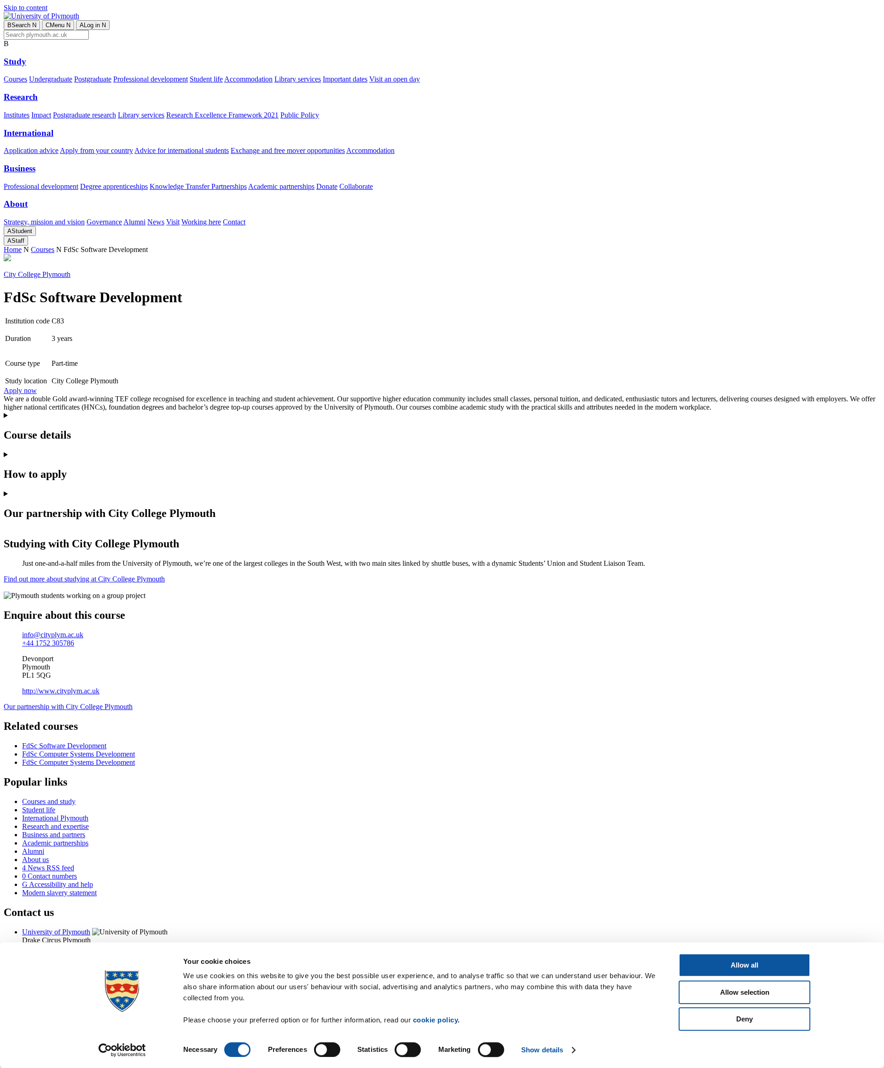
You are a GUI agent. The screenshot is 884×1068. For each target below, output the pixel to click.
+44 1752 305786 (48, 643)
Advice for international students (181, 150)
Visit (173, 222)
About (16, 204)
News (155, 222)
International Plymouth (55, 818)
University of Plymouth (56, 932)
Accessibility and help (57, 884)
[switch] (327, 1049)
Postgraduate (92, 79)
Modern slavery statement (59, 893)
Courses (15, 79)
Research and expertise (55, 826)
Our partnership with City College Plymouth (68, 706)
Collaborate (356, 186)
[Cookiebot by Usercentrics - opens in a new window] (122, 1050)
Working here (201, 222)
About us (35, 859)
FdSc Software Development (64, 746)
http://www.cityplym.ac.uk (60, 691)
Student (19, 231)
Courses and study (49, 801)
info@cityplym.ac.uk (52, 635)
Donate (326, 186)
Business (19, 168)
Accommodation (248, 79)
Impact (41, 115)
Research (21, 97)
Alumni (134, 222)
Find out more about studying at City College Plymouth (84, 579)
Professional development (150, 79)
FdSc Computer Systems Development (78, 754)
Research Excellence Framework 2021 (222, 115)
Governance (104, 222)
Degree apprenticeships (114, 186)
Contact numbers (49, 876)
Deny (744, 1019)
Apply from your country (96, 150)
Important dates (345, 79)
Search (21, 25)
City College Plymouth (37, 274)
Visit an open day (394, 79)
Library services (297, 79)
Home (13, 249)
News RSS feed (48, 868)
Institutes (16, 115)
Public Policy (299, 115)
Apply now (20, 390)
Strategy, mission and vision (44, 222)
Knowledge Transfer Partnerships (198, 186)
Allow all (744, 965)
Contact (234, 222)
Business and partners (53, 835)
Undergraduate (50, 79)
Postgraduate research (84, 115)
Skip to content (25, 8)
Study (15, 61)
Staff (15, 240)
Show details (542, 1050)
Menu (58, 25)
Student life (206, 79)
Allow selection (744, 992)
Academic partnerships (281, 186)
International (28, 133)
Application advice (31, 150)
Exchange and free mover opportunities (288, 150)
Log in (93, 25)
